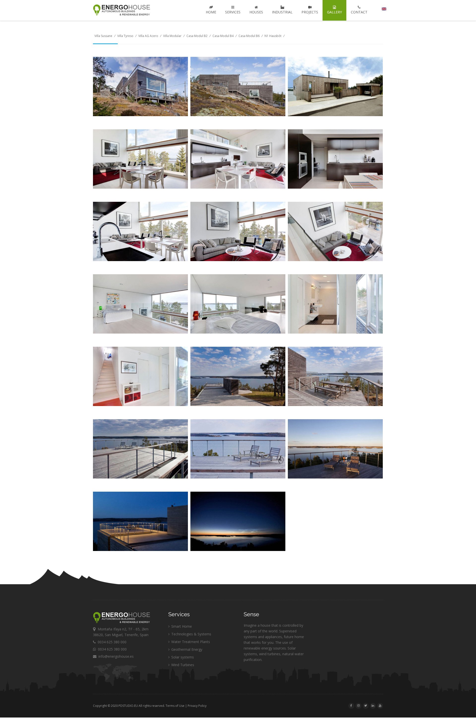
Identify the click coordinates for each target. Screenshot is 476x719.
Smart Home (181, 626)
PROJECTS (309, 12)
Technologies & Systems (190, 634)
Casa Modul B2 (197, 36)
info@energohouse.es (115, 656)
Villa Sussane (103, 36)
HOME (211, 12)
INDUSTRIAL (282, 12)
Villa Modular (172, 36)
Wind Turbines (182, 664)
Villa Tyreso (125, 36)
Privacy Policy (197, 706)
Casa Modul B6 (249, 36)
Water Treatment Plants (190, 641)
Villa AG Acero (148, 36)
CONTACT (359, 12)
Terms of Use (175, 706)
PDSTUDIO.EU (128, 706)
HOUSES (256, 12)
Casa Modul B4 (223, 36)
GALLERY (334, 12)
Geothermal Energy (186, 649)
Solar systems (182, 657)
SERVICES (232, 12)
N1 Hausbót (273, 36)
